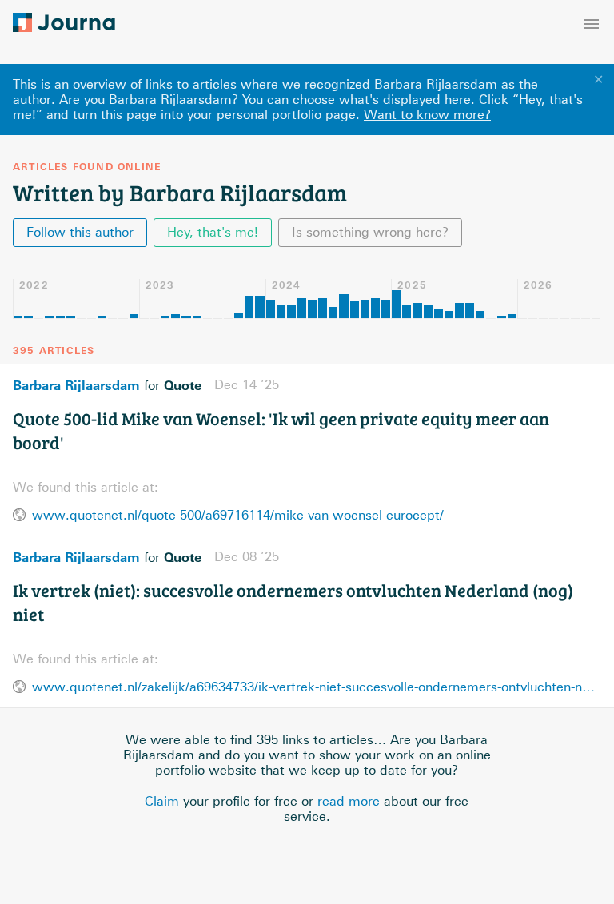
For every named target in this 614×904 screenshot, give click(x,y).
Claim (162, 801)
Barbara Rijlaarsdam (76, 385)
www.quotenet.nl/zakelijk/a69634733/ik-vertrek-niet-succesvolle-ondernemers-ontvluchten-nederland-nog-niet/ (316, 687)
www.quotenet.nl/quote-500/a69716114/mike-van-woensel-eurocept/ (238, 515)
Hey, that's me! (212, 232)
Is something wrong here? (370, 232)
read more (348, 801)
